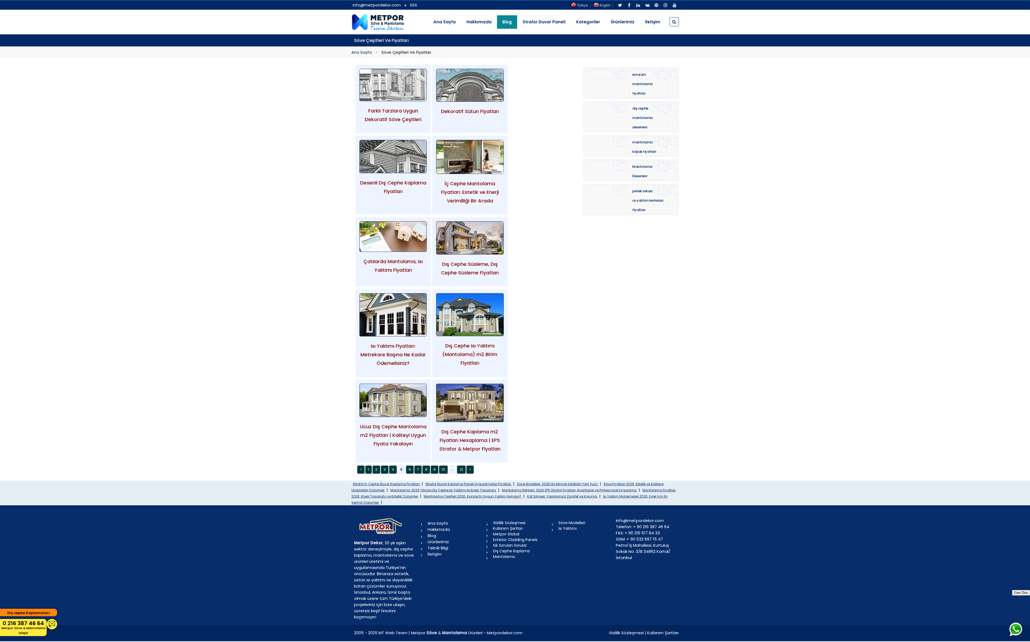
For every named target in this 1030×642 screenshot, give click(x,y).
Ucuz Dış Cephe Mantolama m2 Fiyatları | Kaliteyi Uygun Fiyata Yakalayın (393, 435)
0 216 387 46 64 (23, 627)
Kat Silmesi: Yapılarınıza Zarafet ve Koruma (562, 496)
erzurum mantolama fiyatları (642, 84)
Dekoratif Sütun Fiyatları (470, 111)
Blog (432, 535)
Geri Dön (1021, 593)
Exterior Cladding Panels (515, 539)
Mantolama (504, 556)
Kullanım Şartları (508, 528)
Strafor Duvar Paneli (544, 22)
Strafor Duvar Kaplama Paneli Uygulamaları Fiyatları (468, 484)
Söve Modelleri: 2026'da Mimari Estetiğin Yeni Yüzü (557, 484)
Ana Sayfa (444, 22)
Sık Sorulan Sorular (510, 545)
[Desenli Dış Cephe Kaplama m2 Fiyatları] (393, 156)
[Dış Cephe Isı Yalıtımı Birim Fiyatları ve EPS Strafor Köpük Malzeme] (469, 314)
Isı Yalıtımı (567, 528)
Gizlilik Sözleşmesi (509, 522)
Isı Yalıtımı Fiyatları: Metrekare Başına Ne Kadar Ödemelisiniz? (393, 355)
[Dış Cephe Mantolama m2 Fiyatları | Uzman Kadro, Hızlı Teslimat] (393, 400)
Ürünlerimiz (622, 22)
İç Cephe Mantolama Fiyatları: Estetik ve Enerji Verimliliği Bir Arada (470, 192)
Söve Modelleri (571, 522)
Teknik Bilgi (438, 548)
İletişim (652, 22)
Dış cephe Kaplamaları (28, 612)
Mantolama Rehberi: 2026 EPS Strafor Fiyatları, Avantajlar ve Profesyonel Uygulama (569, 490)
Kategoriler (588, 22)
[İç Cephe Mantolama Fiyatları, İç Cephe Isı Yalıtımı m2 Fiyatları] (469, 157)
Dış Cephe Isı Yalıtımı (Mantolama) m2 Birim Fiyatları (469, 354)
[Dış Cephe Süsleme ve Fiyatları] (469, 238)
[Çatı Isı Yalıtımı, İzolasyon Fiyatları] (393, 237)
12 (461, 469)
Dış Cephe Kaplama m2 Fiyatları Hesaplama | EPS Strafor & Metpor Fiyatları (470, 440)
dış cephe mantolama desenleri (642, 118)
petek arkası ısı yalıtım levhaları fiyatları (648, 200)
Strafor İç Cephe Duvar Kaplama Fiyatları (386, 484)
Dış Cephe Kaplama (511, 551)
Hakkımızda (479, 22)
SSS (413, 5)
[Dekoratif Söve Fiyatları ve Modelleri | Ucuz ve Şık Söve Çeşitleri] (393, 85)
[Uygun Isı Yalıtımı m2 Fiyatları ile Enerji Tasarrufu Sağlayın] (393, 314)
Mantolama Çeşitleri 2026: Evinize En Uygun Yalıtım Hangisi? (473, 496)
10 (443, 469)
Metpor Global (506, 534)
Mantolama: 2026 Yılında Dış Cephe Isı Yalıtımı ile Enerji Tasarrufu (443, 490)
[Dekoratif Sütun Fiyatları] (469, 85)
